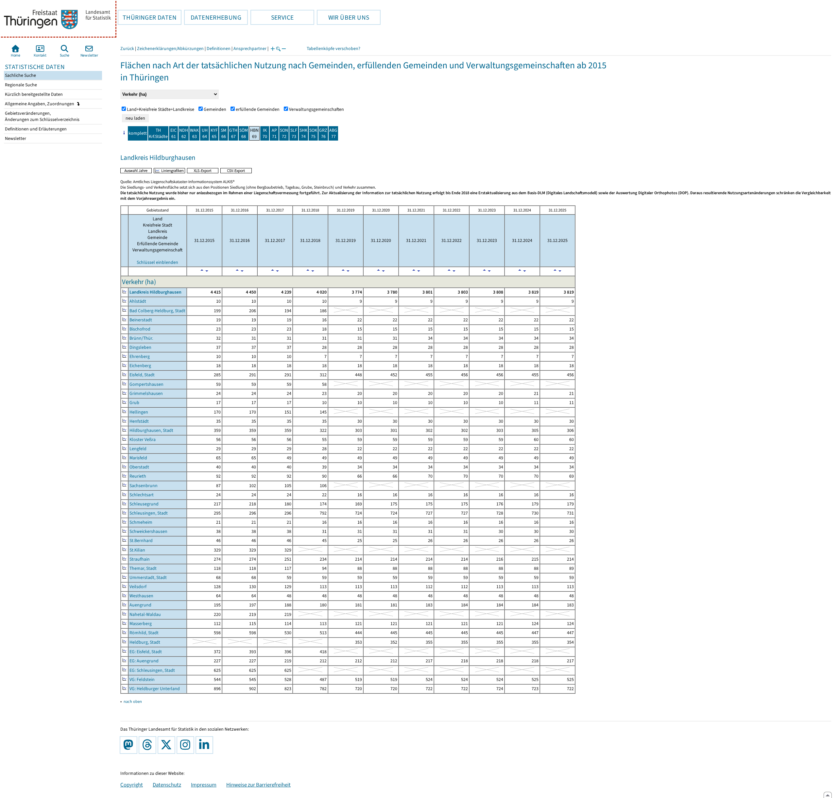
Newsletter (15, 138)
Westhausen (141, 596)
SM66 (223, 133)
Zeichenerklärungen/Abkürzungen (170, 48)
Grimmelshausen (146, 393)
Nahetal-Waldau (145, 614)
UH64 (205, 133)
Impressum (203, 784)
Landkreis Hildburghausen (155, 292)
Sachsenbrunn (143, 486)
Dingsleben (140, 347)
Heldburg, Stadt (144, 642)
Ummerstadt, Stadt (148, 577)
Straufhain (139, 559)
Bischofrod (139, 329)
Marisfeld (138, 458)
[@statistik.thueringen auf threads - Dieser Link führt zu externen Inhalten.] (148, 745)
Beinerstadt (140, 320)
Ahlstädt (137, 301)
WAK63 (194, 133)
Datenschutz (167, 784)
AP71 (274, 133)
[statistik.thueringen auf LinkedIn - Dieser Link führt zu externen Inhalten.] (205, 745)
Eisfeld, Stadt (142, 375)
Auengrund (140, 605)
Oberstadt (139, 467)
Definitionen (219, 48)
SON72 (284, 133)
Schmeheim (140, 522)
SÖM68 (243, 133)
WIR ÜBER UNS (343, 17)
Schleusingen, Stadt (148, 513)
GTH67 (233, 133)
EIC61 (173, 133)
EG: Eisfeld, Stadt (145, 652)
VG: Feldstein (142, 679)
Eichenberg (140, 366)
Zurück (127, 48)
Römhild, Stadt (144, 633)
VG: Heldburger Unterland (154, 689)
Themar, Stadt (143, 568)
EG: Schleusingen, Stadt (152, 670)
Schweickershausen (148, 531)
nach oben (133, 701)
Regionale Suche (20, 85)
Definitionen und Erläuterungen (35, 129)
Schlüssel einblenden (157, 262)
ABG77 (333, 133)
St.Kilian (137, 550)
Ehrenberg (139, 356)
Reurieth (137, 476)
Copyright (131, 784)
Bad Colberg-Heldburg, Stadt (157, 311)
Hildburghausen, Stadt (151, 430)
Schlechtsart (141, 495)
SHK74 (303, 133)
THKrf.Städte (158, 133)
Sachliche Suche (20, 75)
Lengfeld (137, 449)
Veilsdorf (137, 587)
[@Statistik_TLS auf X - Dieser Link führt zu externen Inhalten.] (167, 745)
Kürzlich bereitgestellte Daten (33, 94)
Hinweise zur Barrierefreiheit (258, 784)
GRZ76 (323, 133)
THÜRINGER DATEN (147, 17)
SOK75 (313, 133)
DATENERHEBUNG (212, 17)
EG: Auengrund (144, 661)
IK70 (265, 133)
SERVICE (272, 17)
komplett (137, 133)
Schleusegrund (144, 504)
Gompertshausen (146, 384)
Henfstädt (139, 421)
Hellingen (138, 412)
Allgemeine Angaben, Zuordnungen (40, 104)
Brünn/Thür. (141, 338)
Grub (134, 402)
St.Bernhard (141, 540)
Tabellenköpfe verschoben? (333, 48)
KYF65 (214, 133)
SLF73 (293, 133)
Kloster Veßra (142, 439)
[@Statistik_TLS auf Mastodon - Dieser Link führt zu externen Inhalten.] (129, 745)
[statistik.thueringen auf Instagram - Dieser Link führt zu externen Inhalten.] (186, 745)
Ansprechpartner (249, 48)
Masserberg (140, 623)
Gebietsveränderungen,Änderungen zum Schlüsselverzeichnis (41, 116)
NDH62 (183, 133)
